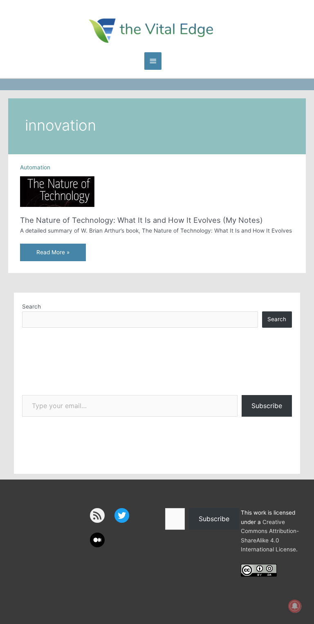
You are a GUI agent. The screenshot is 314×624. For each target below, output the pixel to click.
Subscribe (266, 406)
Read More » (53, 255)
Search (31, 306)
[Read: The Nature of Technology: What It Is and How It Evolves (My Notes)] (57, 191)
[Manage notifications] (294, 606)
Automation (35, 167)
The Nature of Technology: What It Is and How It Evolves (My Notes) (141, 219)
